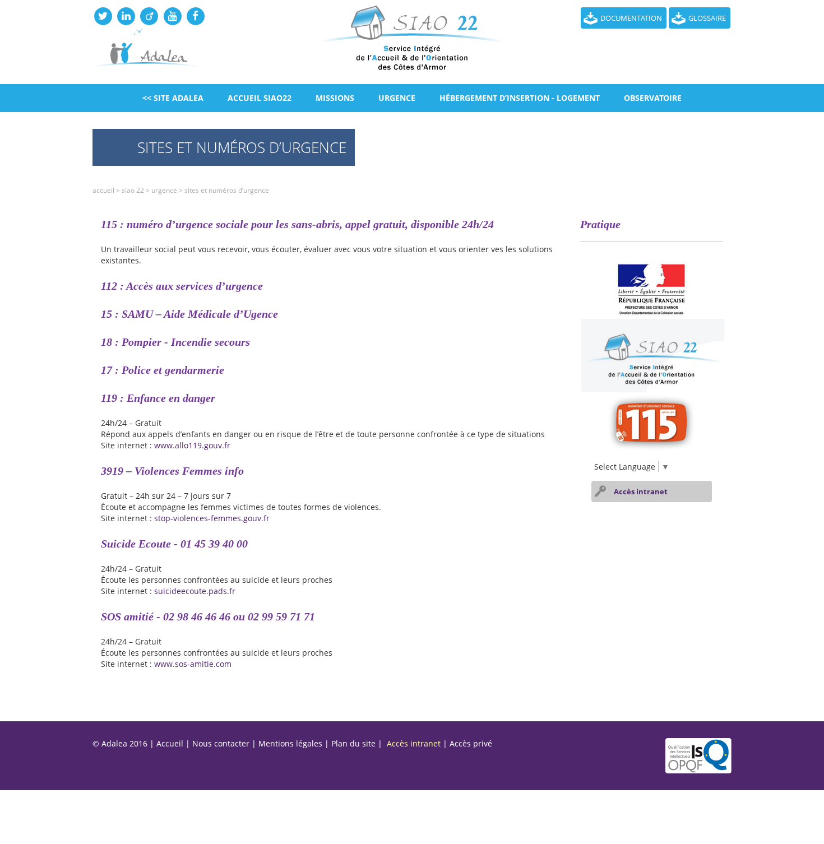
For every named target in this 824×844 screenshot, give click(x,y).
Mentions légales (290, 743)
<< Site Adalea (172, 97)
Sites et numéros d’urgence (226, 190)
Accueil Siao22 (259, 97)
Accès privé (471, 743)
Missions (335, 97)
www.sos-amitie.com (193, 663)
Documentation (631, 18)
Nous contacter (220, 743)
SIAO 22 (133, 190)
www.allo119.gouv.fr (192, 445)
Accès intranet (641, 491)
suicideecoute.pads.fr (194, 591)
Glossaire (707, 18)
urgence (396, 97)
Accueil (103, 190)
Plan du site (353, 743)
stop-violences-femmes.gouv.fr (212, 518)
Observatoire (653, 97)
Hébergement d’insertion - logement (519, 97)
